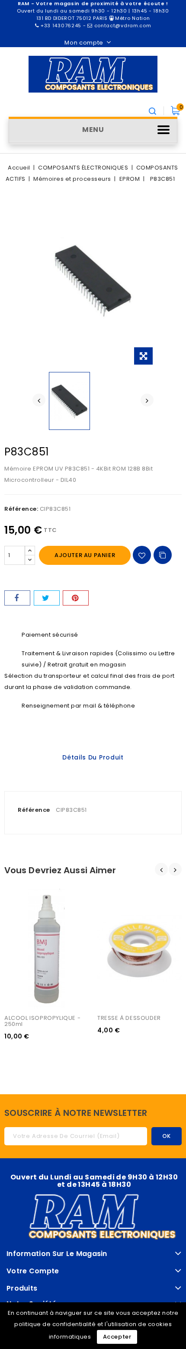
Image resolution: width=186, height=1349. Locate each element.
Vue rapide (21, 910)
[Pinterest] (75, 598)
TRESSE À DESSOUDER (129, 1018)
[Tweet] (46, 598)
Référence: (21, 509)
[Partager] (17, 598)
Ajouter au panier (85, 555)
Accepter (117, 1337)
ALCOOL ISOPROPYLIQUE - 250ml (43, 1021)
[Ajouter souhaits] (142, 555)
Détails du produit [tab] (93, 757)
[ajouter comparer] (163, 555)
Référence (34, 810)
